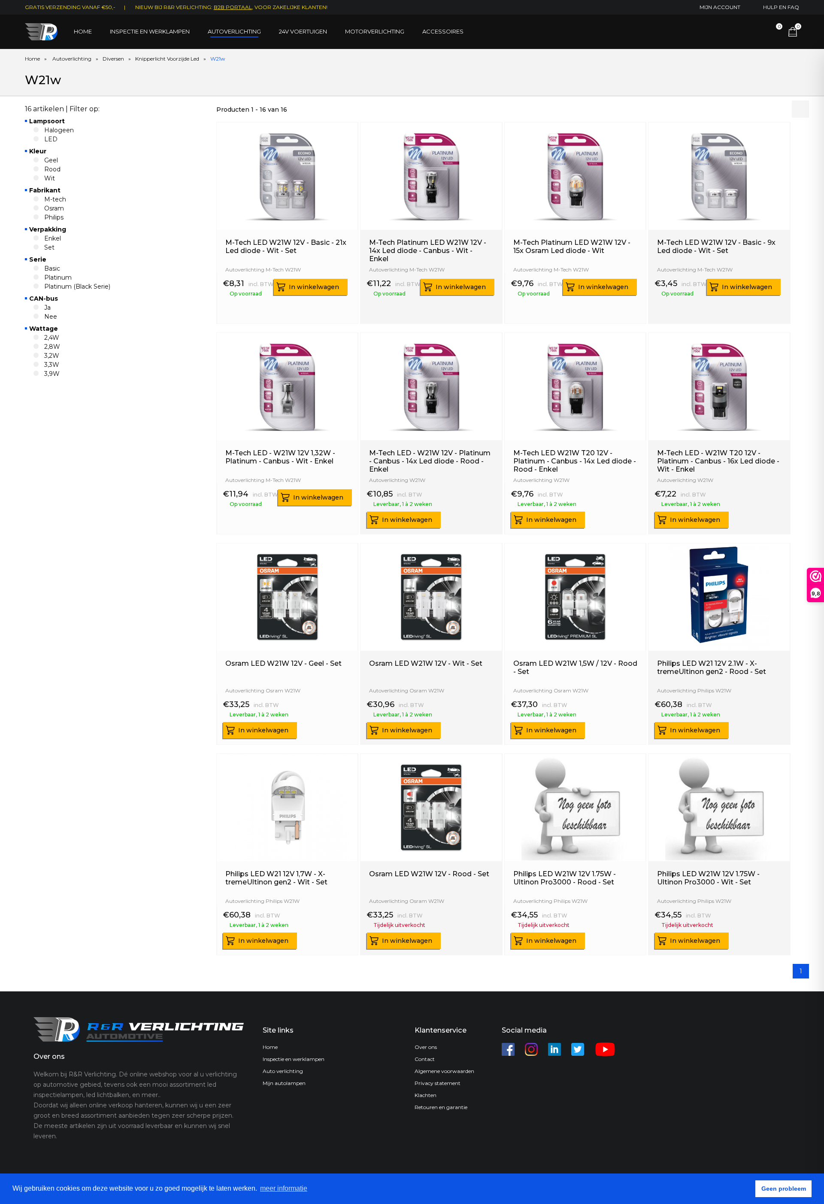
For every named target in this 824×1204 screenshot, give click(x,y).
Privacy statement (437, 1083)
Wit (49, 178)
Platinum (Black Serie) (77, 286)
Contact (425, 1059)
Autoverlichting (234, 31)
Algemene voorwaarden (444, 1071)
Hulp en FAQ (781, 7)
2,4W (51, 337)
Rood (52, 169)
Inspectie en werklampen (150, 31)
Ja (47, 307)
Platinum (58, 277)
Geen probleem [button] (783, 1188)
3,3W (51, 365)
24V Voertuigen (303, 31)
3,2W (51, 356)
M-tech (55, 199)
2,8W (52, 347)
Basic (52, 268)
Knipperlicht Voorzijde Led (167, 58)
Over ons (426, 1047)
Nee (50, 316)
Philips (54, 217)
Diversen (113, 58)
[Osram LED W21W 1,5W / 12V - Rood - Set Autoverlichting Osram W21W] (575, 654)
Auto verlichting (283, 1071)
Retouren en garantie (441, 1107)
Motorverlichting (374, 31)
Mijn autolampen (284, 1083)
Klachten (425, 1095)
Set (49, 247)
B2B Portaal (233, 7)
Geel (51, 160)
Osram (54, 208)
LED (51, 139)
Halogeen (59, 130)
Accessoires (443, 31)
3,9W (52, 374)
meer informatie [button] (283, 1188)
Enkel (52, 238)
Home (83, 31)
